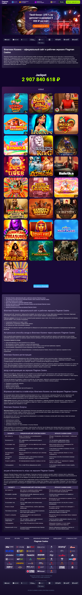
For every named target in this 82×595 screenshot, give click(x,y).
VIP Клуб (17, 538)
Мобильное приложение (41, 538)
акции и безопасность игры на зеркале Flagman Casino (21, 307)
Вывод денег (57, 538)
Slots (15, 2)
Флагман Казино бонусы (13, 305)
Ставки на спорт (71, 538)
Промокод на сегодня (24, 2)
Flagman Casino (5, 2)
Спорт (54, 2)
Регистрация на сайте (41, 26)
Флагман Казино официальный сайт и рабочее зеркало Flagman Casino (26, 298)
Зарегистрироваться (73, 2)
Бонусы (26, 538)
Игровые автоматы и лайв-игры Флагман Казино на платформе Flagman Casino (28, 304)
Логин (62, 2)
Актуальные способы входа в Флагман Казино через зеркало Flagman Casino (27, 299)
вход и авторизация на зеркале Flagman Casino (19, 302)
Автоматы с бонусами (41, 286)
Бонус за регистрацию (40, 2)
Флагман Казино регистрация (14, 301)
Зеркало (7, 538)
